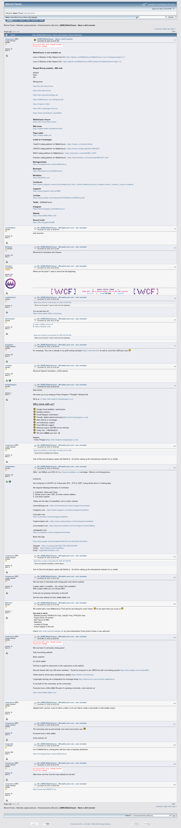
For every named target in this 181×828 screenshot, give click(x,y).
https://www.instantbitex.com (69, 472)
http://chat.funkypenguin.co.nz (75, 417)
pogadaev (9, 345)
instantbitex (10, 467)
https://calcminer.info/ (91, 351)
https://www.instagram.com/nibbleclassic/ (49, 209)
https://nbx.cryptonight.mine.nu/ (45, 108)
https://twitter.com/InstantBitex (52, 548)
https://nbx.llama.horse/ (42, 91)
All (18, 31)
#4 (175, 267)
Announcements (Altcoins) (48, 25)
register (32, 13)
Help (16, 20)
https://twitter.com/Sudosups (83, 675)
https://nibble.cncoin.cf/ (44, 324)
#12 (174, 557)
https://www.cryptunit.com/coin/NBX (47, 191)
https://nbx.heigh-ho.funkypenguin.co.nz (57, 399)
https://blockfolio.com (41, 178)
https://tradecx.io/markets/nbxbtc (80, 144)
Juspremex (9, 39)
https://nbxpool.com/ (43, 327)
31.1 (29, 17)
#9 (175, 385)
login (25, 13)
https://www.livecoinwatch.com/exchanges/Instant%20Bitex (72, 526)
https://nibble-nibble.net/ (42, 135)
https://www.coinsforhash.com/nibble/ (47, 113)
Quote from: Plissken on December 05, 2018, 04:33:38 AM (52, 302)
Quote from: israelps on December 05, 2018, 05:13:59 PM (52, 561)
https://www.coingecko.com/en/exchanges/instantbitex (68, 510)
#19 (174, 764)
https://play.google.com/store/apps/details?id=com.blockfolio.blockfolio (60, 541)
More (41, 20)
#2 (175, 229)
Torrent (34, 17)
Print (173, 31)
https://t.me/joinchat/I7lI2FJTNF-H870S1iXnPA (60, 546)
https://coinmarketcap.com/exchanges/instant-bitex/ (70, 506)
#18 (174, 745)
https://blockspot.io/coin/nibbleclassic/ (47, 171)
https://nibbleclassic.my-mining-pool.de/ (48, 100)
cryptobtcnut (10, 297)
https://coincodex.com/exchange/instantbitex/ (50, 517)
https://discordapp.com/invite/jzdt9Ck (135, 670)
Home (10, 20)
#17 (174, 724)
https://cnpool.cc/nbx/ (41, 104)
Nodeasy (8, 247)
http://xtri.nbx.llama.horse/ (43, 86)
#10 (174, 446)
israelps (8, 366)
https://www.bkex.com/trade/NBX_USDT (80, 153)
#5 (175, 298)
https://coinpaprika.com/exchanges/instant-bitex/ (51, 532)
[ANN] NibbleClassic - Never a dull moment (77, 25)
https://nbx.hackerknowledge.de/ (45, 95)
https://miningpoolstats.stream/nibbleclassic (50, 164)
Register (35, 20)
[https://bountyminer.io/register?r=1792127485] (9, 380)
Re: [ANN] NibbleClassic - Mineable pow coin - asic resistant (62, 228)
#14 (174, 604)
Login (28, 20)
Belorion (8, 603)
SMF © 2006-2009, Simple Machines (99, 824)
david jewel (9, 319)
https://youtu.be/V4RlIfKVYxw (44, 789)
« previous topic (160, 29)
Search (22, 20)
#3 (175, 248)
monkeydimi (10, 228)
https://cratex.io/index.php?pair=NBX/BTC (83, 149)
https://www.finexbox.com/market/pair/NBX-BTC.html (88, 158)
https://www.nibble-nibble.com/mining (47, 313)
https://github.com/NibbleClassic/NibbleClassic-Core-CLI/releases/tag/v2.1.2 (95, 57)
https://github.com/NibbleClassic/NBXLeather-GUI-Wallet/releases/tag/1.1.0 (92, 62)
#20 (174, 785)
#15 (174, 637)
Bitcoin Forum (9, 25)
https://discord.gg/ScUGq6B (44, 222)
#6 (175, 320)
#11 (175, 467)
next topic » (171, 29)
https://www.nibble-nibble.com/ (44, 216)
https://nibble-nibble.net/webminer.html (47, 129)
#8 (175, 366)
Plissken (8, 266)
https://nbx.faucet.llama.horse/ (44, 122)
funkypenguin (10, 385)
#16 (174, 703)
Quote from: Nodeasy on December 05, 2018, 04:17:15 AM (52, 450)
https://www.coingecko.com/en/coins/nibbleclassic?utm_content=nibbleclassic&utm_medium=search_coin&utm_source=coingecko (83, 184)
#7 (175, 346)
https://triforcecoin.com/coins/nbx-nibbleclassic (97, 679)
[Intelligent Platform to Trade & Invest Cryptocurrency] (9, 481)
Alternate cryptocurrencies (26, 25)
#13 (174, 577)
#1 (175, 40)
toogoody (9, 744)
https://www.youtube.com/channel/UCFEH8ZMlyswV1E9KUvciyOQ (59, 198)
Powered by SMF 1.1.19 (78, 824)
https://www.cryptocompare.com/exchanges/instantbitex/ (72, 521)
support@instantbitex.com (49, 550)
